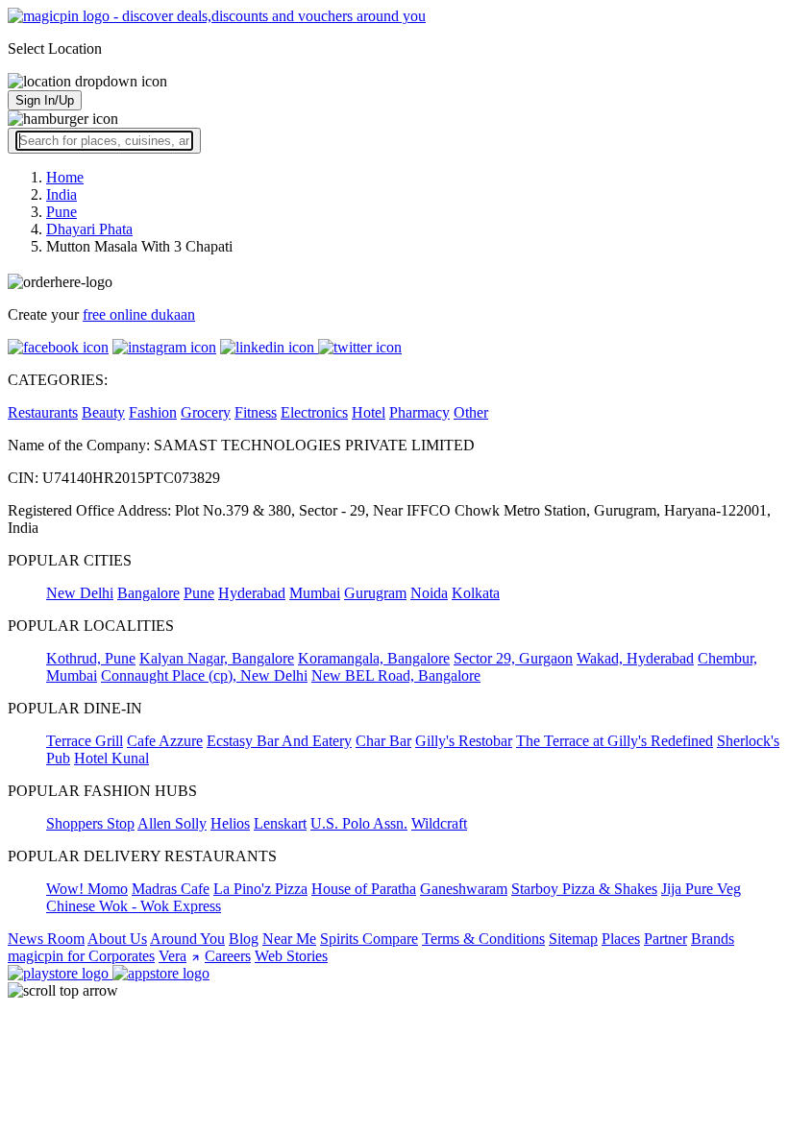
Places (621, 938)
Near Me (289, 938)
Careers (228, 956)
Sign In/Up (44, 100)
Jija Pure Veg (701, 888)
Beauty (103, 412)
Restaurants (43, 412)
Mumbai (314, 593)
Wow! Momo (87, 888)
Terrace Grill (84, 741)
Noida (429, 593)
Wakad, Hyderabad (635, 658)
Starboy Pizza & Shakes (584, 888)
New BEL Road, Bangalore (395, 675)
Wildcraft (439, 823)
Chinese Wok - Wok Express (133, 906)
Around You (187, 938)
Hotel (368, 412)
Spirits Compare (369, 938)
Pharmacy (419, 412)
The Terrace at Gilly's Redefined (614, 741)
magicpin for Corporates (81, 956)
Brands (712, 938)
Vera (172, 956)
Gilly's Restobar (463, 741)
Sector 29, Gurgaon (513, 658)
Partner (665, 938)
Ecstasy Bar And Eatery (279, 741)
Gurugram (375, 593)
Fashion (153, 412)
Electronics (314, 412)
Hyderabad (251, 593)
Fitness (255, 412)
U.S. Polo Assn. (358, 823)
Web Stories (291, 956)
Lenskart (280, 823)
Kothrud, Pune (90, 658)
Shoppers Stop (90, 823)
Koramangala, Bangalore (374, 658)
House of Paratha (363, 888)
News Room (46, 938)
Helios (230, 823)
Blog (244, 938)
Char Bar (383, 741)
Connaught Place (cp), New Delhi (204, 675)
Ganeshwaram (463, 888)
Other (471, 412)
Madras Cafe (170, 888)
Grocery (206, 412)
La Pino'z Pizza (260, 888)
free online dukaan (139, 314)
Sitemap (573, 938)
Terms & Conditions (483, 938)
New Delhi (79, 593)
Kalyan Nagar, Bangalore (216, 658)
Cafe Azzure (165, 741)
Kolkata (476, 593)
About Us (117, 938)
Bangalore (148, 593)
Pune (199, 593)
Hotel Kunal (111, 758)
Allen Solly (172, 823)
